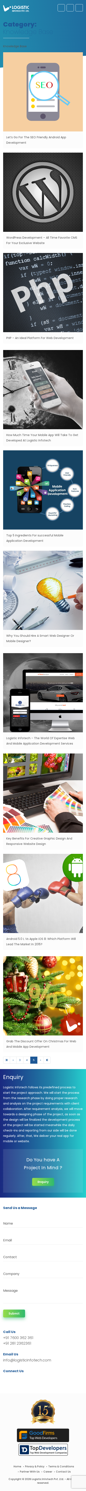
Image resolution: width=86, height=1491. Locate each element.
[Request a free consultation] (61, 7)
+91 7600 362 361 (18, 1337)
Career (47, 1471)
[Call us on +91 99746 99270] (70, 7)
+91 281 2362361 (17, 1343)
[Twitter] (13, 1378)
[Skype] (31, 1378)
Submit (14, 1313)
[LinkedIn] (26, 1378)
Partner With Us (30, 1471)
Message (10, 1290)
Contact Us (63, 1471)
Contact (10, 1257)
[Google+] (19, 1378)
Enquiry (43, 1182)
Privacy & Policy (34, 1466)
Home (17, 1466)
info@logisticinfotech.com (27, 1360)
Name (8, 1223)
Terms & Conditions (61, 1466)
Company (11, 1273)
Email (7, 1240)
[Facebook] (7, 1378)
